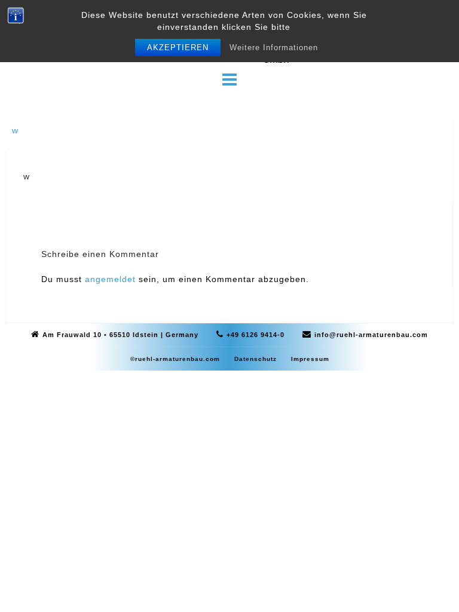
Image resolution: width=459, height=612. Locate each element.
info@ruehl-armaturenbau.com (371, 334)
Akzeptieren (178, 47)
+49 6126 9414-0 (255, 334)
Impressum (310, 359)
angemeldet (110, 279)
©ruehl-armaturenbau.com (175, 359)
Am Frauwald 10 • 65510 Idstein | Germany (120, 334)
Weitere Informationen (274, 47)
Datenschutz (255, 359)
